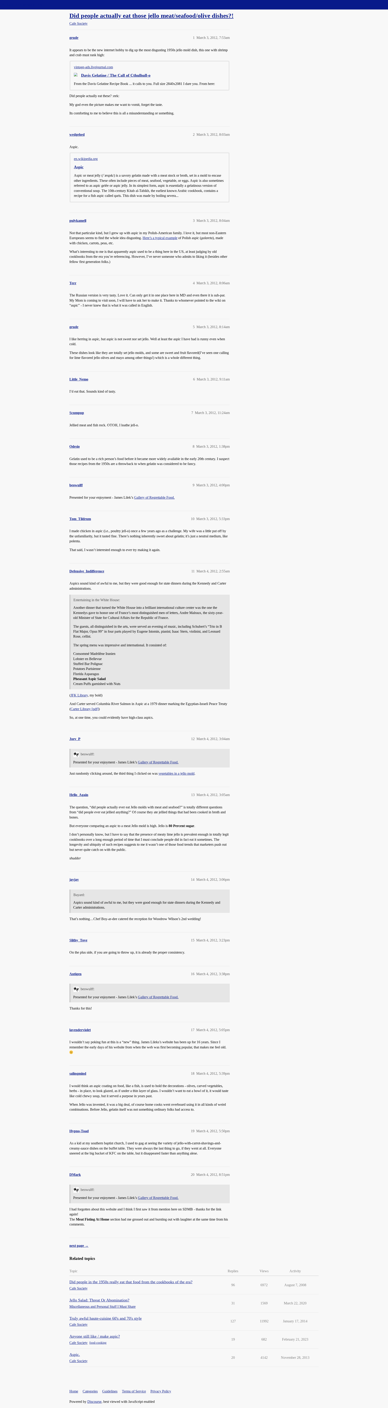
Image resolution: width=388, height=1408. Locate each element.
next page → (78, 1246)
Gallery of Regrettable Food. (154, 497)
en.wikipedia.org (86, 159)
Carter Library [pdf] (85, 709)
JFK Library (79, 695)
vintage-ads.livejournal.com (93, 67)
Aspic (79, 167)
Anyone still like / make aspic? (94, 1336)
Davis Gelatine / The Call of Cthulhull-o (115, 75)
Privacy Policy (160, 1391)
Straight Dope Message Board (23, 5)
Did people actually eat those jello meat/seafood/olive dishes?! (151, 15)
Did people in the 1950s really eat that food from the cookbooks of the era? (130, 1282)
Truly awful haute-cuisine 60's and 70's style (105, 1318)
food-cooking (97, 1342)
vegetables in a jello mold (176, 773)
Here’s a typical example (160, 238)
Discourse (94, 1402)
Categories (90, 1391)
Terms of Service (134, 1391)
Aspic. (74, 1354)
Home (73, 1391)
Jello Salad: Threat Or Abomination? (99, 1300)
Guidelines (109, 1391)
